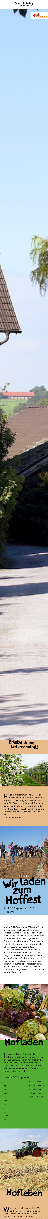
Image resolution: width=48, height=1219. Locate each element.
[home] (24, 4)
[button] (43, 4)
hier (16, 1068)
